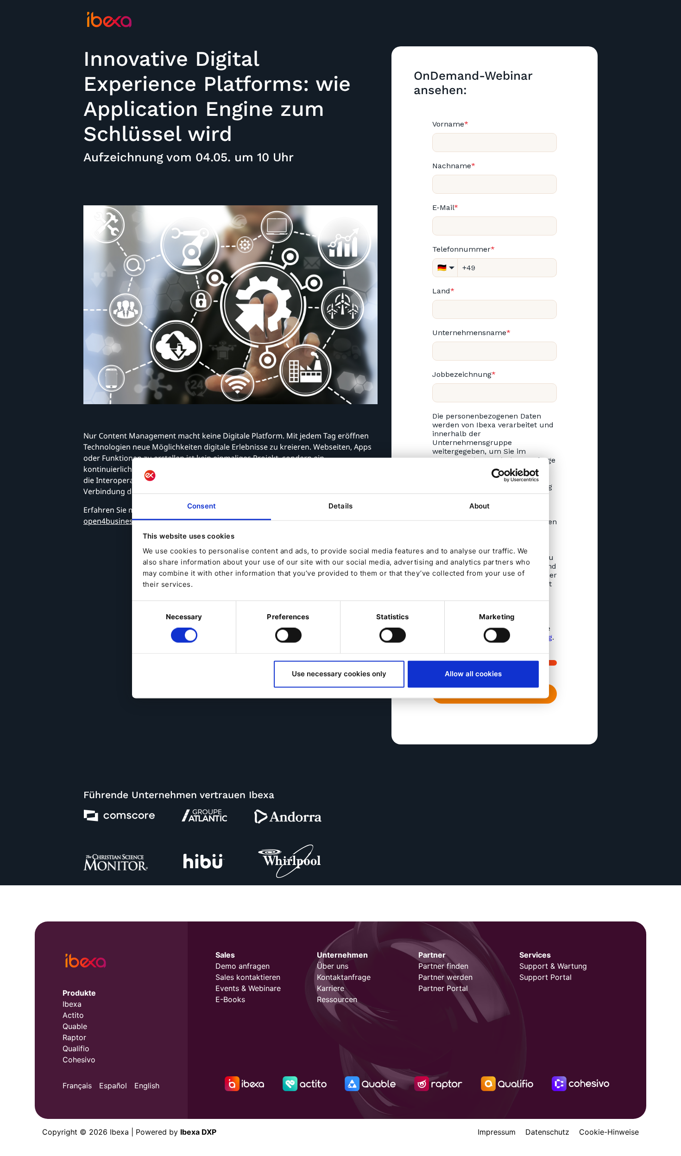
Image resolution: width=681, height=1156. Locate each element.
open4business (110, 521)
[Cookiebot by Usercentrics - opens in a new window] (498, 476)
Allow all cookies (473, 673)
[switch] (288, 635)
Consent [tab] (201, 506)
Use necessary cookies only (339, 673)
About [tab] (479, 506)
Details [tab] (340, 506)
